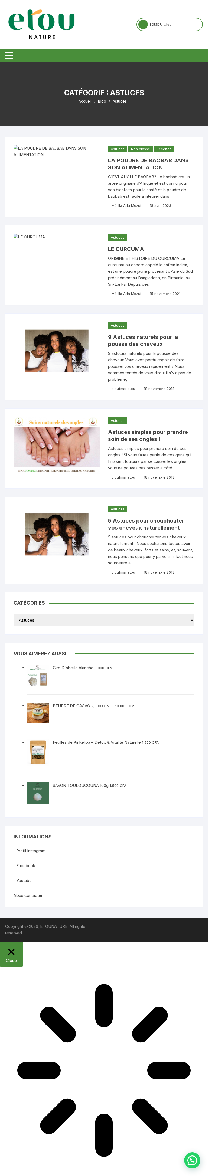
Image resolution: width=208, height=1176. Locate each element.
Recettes (164, 149)
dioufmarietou (123, 388)
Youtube (24, 880)
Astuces (118, 149)
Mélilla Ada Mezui (126, 205)
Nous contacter (28, 895)
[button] (192, 1160)
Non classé (140, 149)
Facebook (25, 865)
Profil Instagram (31, 850)
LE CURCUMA (126, 249)
